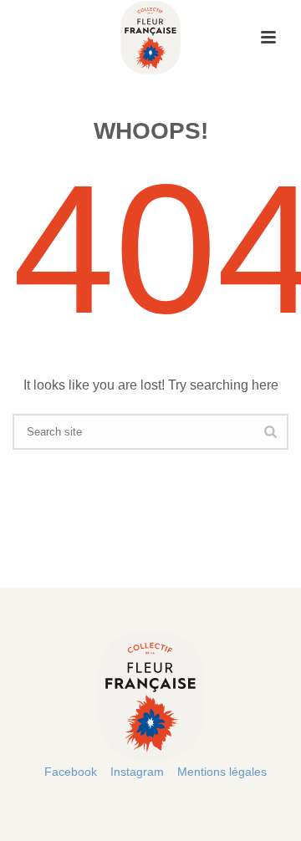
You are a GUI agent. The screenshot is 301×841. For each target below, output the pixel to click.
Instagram (137, 771)
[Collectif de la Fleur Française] (150, 37)
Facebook (70, 771)
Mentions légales (222, 771)
